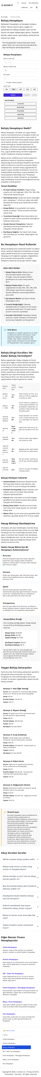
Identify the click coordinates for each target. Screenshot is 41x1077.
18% (20, 89)
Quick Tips (6, 86)
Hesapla (13, 95)
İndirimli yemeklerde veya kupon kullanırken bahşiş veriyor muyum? (17, 906)
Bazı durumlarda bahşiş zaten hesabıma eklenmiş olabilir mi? (19, 887)
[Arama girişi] (18, 3)
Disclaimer (9, 1074)
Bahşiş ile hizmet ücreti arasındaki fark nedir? (19, 916)
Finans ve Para (15, 17)
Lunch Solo (20, 104)
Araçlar (23, 3)
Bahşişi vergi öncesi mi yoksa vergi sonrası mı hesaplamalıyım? (17, 867)
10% (6, 89)
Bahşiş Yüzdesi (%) (9, 66)
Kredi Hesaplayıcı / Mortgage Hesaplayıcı (16, 1055)
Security (18, 1074)
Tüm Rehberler (34, 3)
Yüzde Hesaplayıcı (9, 1039)
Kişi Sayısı (6, 74)
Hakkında (24, 7)
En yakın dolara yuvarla (14, 82)
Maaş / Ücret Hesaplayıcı (11, 1059)
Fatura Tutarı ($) (8, 58)
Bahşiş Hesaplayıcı (9, 1047)
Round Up (20, 118)
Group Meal (20, 111)
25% (34, 89)
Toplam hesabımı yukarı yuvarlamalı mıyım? (18, 926)
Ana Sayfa (4, 17)
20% (27, 89)
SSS (31, 7)
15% (13, 89)
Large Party (20, 114)
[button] (36, 7)
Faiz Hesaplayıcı (8, 1064)
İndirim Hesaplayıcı (9, 1043)
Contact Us (21, 1072)
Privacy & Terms (33, 1072)
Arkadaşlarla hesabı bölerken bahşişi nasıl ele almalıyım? (18, 897)
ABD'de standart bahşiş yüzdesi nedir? (19, 859)
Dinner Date (20, 107)
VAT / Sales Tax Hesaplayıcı (11, 1051)
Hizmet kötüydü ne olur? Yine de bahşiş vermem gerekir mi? (19, 877)
